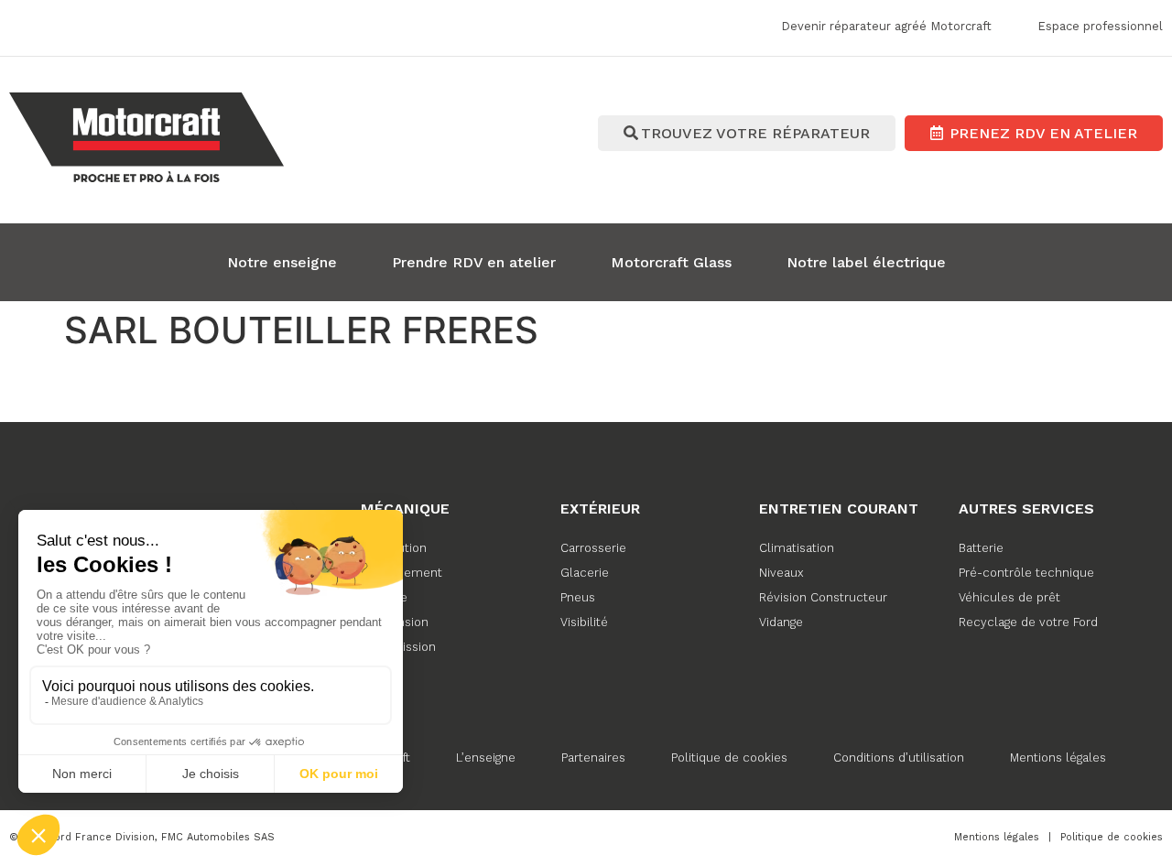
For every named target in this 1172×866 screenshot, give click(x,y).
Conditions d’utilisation (898, 757)
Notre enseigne (282, 262)
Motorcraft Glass (671, 262)
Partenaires (593, 757)
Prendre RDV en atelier (474, 262)
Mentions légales (1058, 757)
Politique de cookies (729, 757)
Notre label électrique (866, 262)
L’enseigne (485, 757)
